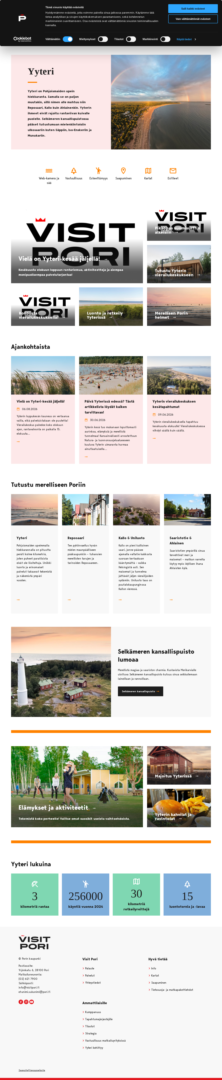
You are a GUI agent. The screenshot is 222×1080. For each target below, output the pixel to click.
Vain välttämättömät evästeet (193, 18)
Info (153, 968)
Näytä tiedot (184, 39)
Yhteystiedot (92, 982)
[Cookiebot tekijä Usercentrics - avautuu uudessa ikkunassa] (22, 39)
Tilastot (89, 1026)
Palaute (89, 968)
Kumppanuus (92, 1012)
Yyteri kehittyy (93, 1047)
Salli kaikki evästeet (193, 8)
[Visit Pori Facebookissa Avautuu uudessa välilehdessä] (21, 1002)
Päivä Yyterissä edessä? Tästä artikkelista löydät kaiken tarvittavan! (109, 406)
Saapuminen (158, 982)
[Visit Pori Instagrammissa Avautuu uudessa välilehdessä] (26, 1002)
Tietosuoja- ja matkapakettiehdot (171, 989)
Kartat (154, 975)
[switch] (103, 39)
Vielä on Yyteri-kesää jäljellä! (41, 401)
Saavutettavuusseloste (32, 1070)
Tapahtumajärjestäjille (98, 1019)
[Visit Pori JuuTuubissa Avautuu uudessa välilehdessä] (31, 1002)
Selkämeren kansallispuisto (138, 691)
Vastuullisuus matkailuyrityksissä (105, 1040)
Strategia (90, 1033)
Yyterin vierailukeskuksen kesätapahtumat (174, 404)
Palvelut (89, 975)
